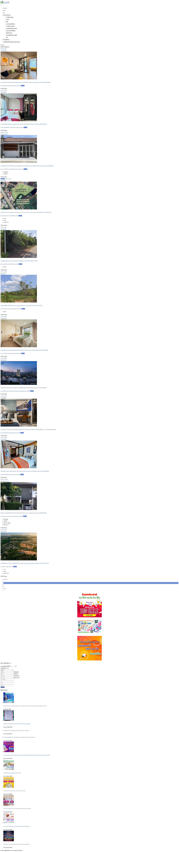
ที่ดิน (7, 21)
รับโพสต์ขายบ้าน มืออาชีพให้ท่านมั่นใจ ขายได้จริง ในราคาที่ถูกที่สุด (16, 730)
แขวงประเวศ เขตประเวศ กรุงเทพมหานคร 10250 (12, 516)
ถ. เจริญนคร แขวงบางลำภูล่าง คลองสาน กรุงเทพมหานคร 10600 (15, 391)
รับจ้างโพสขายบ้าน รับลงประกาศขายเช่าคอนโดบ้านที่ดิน (14, 790)
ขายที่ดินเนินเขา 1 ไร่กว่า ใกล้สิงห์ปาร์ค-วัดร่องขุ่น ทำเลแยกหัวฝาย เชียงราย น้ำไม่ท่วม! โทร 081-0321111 (25, 563)
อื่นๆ (7, 37)
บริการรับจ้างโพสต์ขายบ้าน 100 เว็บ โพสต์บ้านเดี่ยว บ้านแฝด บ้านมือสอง (17, 808)
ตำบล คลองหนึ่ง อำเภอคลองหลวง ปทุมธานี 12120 (12, 127)
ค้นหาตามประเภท (6, 15)
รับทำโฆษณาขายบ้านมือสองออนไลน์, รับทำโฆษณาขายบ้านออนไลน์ (16, 844)
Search (2, 687)
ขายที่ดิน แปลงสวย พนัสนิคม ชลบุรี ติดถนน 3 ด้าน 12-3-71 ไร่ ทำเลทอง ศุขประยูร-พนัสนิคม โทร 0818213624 (26, 212)
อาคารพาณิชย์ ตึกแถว (10, 24)
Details (22, 85)
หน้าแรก (5, 8)
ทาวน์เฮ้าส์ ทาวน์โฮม (10, 26)
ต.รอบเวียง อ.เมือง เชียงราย (7, 566)
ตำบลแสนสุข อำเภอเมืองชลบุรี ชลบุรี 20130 (11, 85)
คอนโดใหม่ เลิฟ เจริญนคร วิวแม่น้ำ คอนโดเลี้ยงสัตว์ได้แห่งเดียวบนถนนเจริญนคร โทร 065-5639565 (23, 387)
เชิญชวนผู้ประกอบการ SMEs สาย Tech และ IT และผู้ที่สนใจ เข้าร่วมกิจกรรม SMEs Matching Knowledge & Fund (24, 705)
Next (4, 588)
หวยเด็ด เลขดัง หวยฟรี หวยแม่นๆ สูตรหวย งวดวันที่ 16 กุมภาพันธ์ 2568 (16, 723)
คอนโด (7, 19)
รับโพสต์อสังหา (6, 39)
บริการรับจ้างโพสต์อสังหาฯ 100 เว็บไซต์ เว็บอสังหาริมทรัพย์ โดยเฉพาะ (16, 826)
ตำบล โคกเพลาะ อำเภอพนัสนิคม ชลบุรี (9, 215)
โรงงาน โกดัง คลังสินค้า (10, 30)
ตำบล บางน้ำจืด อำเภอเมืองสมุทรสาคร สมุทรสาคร (12, 169)
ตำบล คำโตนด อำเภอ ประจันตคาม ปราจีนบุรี (11, 308)
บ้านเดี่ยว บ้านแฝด (9, 17)
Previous (5, 579)
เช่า (4, 12)
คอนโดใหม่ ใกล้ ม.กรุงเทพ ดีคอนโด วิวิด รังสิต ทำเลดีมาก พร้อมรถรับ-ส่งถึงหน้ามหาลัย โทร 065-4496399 (25, 471)
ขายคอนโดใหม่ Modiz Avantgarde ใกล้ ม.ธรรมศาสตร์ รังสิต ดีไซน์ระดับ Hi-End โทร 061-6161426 (24, 124)
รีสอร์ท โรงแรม (9, 32)
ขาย (4, 10)
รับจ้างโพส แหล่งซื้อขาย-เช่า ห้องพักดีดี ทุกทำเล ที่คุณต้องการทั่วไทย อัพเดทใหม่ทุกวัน (19, 737)
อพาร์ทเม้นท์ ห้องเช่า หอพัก (11, 28)
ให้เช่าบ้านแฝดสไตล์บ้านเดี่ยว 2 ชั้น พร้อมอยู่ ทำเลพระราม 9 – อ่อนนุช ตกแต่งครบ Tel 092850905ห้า (24, 513)
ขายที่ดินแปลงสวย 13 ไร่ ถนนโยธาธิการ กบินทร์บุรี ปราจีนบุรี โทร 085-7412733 (19, 260)
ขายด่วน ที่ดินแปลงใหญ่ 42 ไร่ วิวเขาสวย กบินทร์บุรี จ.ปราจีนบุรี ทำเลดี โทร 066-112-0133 (21, 305)
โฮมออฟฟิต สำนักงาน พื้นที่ (11, 35)
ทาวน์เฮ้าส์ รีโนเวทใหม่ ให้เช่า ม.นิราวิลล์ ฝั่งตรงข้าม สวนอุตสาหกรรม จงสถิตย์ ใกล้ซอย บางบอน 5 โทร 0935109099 (27, 165)
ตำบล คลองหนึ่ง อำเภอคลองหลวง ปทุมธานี (10, 432)
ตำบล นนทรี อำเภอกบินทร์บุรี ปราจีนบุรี (9, 264)
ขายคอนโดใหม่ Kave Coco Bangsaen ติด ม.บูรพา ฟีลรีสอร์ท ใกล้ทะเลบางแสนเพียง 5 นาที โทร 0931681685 (25, 82)
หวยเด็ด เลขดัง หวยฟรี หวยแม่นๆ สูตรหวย (11, 41)
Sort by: (2, 45)
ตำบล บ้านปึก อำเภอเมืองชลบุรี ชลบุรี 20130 (11, 353)
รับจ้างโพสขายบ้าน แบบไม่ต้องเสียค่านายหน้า (12, 772)
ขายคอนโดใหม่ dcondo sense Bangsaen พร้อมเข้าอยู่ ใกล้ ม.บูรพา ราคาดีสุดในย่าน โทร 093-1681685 (24, 350)
